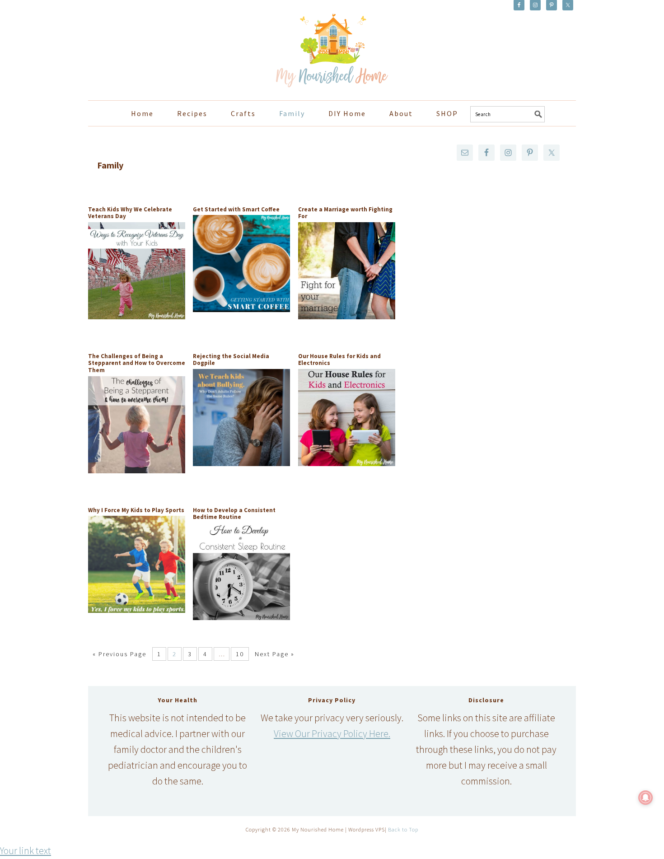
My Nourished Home (169, 46)
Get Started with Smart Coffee (236, 209)
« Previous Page (119, 654)
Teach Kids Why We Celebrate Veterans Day (130, 212)
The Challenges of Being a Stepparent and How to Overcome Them (136, 363)
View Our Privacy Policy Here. (332, 733)
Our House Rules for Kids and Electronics (339, 359)
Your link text (25, 850)
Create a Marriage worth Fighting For (345, 212)
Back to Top (403, 829)
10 (240, 654)
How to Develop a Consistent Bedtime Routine (234, 513)
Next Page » (275, 654)
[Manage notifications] (645, 797)
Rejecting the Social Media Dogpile (231, 359)
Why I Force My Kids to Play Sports (136, 510)
